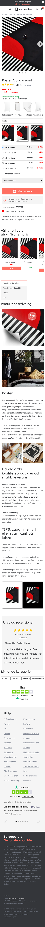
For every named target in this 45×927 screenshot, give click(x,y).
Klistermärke (38, 115)
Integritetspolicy (10, 757)
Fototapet (28, 115)
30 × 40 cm (10, 147)
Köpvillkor (8, 747)
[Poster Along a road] (28, 248)
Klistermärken (29, 719)
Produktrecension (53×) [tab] (12, 288)
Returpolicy (8, 752)
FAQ (5, 729)
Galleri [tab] (5, 293)
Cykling (15, 678)
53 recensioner (26, 85)
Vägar (25, 678)
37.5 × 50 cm (10, 153)
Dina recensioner (11, 776)
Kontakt (7, 724)
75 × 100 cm (10, 168)
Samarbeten (28, 729)
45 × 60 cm (10, 158)
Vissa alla (23, 638)
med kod (14, 92)
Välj (11, 268)
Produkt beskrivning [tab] (11, 283)
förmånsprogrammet (20, 201)
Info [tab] (4, 297)
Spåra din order (10, 719)
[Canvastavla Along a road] (10, 248)
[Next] (40, 44)
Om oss (7, 733)
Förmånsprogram (11, 771)
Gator (4, 678)
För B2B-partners (30, 762)
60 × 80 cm (10, 163)
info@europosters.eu (17, 898)
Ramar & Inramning (11, 780)
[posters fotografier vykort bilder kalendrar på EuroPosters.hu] (23, 9)
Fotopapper (7, 115)
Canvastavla (17, 115)
